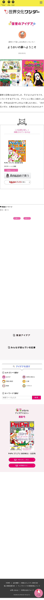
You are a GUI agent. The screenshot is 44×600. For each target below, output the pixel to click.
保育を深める (30, 377)
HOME (8, 583)
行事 (27, 381)
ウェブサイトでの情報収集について (29, 586)
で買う (23, 182)
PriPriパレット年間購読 (3, 5)
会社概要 (16, 583)
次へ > (27, 218)
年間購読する (23, 465)
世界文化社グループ (27, 590)
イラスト (29, 385)
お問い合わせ (14, 590)
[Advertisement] (22, 252)
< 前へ (17, 218)
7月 (8, 210)
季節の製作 (9, 381)
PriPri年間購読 (9, 5)
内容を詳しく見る (23, 459)
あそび (8, 377)
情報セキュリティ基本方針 (29, 583)
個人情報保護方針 (9, 586)
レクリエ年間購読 (13, 5)
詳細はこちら (11, 170)
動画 (7, 385)
